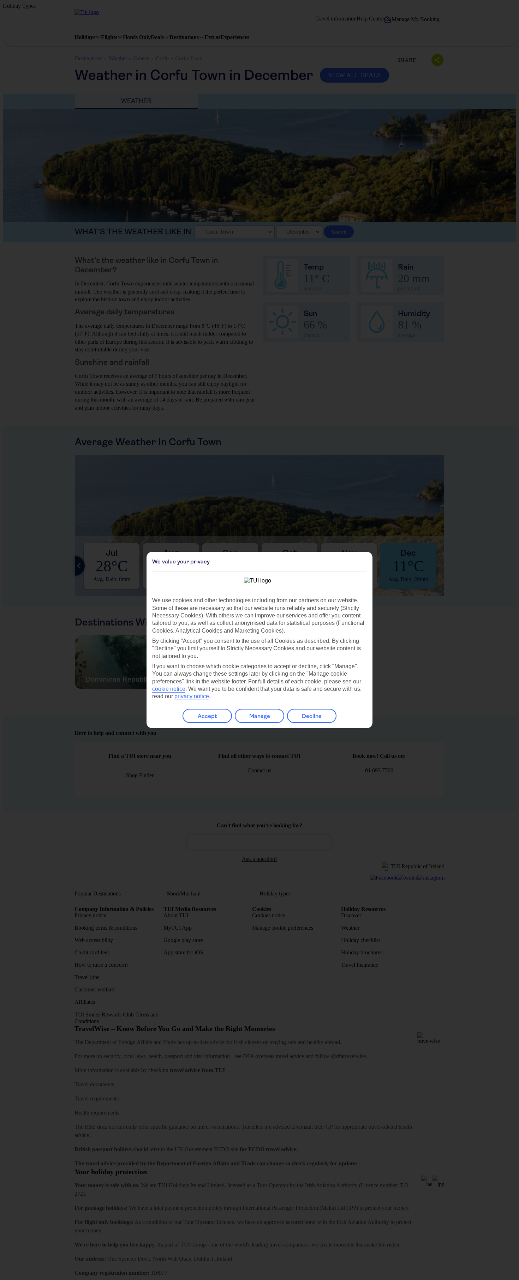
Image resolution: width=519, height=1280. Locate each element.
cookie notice (168, 689)
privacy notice (191, 696)
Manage (259, 716)
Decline (312, 716)
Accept (207, 716)
